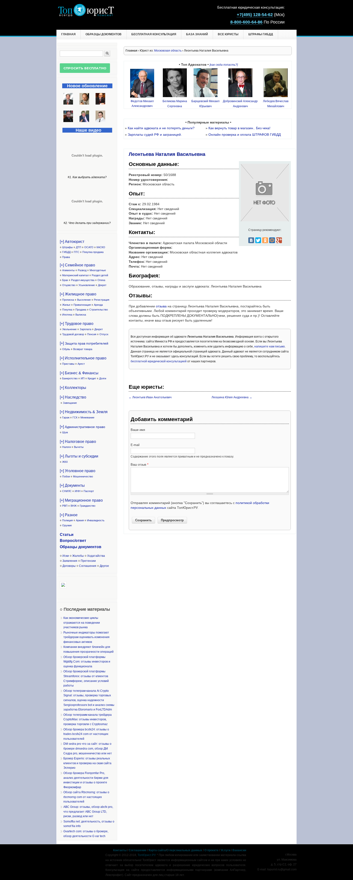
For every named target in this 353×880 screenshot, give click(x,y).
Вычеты (79, 447)
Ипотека (67, 314)
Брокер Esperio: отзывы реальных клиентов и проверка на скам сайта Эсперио (87, 763)
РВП (64, 505)
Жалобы (78, 555)
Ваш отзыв (139, 464)
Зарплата (85, 329)
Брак (65, 280)
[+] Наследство (73, 397)
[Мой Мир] (272, 240)
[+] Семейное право (77, 265)
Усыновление (87, 285)
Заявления (69, 561)
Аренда (98, 304)
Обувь (66, 349)
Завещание (70, 402)
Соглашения (87, 566)
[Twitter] (258, 240)
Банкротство (70, 378)
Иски (65, 555)
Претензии (88, 561)
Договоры (69, 566)
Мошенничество (83, 476)
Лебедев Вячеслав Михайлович (275, 104)
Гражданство (87, 505)
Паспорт (89, 491)
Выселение (84, 299)
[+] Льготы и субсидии (79, 456)
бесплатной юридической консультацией (159, 361)
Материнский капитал (75, 275)
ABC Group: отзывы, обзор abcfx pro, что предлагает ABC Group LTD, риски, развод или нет (88, 811)
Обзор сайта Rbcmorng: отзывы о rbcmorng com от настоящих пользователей (86, 797)
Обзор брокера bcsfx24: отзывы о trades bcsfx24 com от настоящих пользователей (86, 734)
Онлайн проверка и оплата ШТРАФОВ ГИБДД (244, 134)
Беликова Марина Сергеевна (175, 104)
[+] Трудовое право (76, 324)
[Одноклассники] (265, 240)
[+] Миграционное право (81, 500)
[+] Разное (69, 515)
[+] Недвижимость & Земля (84, 412)
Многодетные (98, 270)
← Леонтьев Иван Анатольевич (150, 397)
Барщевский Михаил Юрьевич (205, 104)
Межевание (87, 417)
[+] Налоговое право (78, 442)
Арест (81, 363)
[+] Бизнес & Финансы (79, 373)
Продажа (80, 309)
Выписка (80, 314)
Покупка (67, 309)
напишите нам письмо (269, 346)
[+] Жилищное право (78, 294)
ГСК (75, 417)
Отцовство (68, 285)
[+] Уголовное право (77, 471)
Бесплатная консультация (153, 34)
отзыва (161, 306)
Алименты (68, 270)
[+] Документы (72, 485)
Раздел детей (100, 275)
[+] (84, 343)
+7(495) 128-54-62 (255, 14)
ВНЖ (74, 505)
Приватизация (82, 304)
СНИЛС (67, 491)
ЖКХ (65, 461)
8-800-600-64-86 (246, 22)
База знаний (197, 34)
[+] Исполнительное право (83, 358)
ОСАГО (88, 247)
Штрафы (67, 247)
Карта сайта (157, 850)
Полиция (67, 520)
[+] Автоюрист (72, 242)
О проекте (211, 850)
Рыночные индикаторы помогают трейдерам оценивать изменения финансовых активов (86, 637)
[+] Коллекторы (73, 388)
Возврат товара (82, 349)
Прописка (68, 299)
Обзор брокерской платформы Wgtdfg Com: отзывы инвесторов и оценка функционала (86, 661)
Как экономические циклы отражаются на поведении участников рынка (81, 622)
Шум (65, 432)
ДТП (78, 247)
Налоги (66, 447)
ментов (94, 547)
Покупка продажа (92, 252)
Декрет (102, 285)
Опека (101, 280)
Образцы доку (73, 547)
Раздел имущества (82, 280)
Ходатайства (96, 555)
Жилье (66, 304)
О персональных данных (184, 850)
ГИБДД (66, 252)
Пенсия (91, 334)
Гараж (65, 417)
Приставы (68, 363)
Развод (82, 270)
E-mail (135, 445)
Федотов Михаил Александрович (142, 104)
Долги (102, 378)
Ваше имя (138, 430)
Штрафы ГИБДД (260, 34)
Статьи (66, 535)
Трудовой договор (73, 334)
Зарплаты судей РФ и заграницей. (155, 134)
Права (66, 257)
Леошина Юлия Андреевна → (232, 397)
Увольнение (69, 329)
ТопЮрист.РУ (146, 855)
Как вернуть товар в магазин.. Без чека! (239, 128)
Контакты (120, 850)
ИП (83, 378)
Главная (68, 34)
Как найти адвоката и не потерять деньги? (161, 128)
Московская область (168, 50)
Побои (66, 476)
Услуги (225, 850)
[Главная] (86, 15)
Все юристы (228, 34)
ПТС (76, 252)
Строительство (98, 309)
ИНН (77, 491)
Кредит (92, 378)
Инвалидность (95, 520)
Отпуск (103, 334)
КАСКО (101, 247)
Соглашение (137, 850)
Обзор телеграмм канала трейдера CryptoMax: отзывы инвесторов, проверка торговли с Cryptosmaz (87, 719)
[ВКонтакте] (251, 240)
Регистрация (101, 299)
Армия (80, 520)
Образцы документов (103, 34)
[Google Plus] (279, 240)
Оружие (67, 525)
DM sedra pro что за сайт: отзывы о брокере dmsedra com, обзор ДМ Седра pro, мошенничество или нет (87, 748)
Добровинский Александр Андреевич (240, 104)
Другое (104, 566)
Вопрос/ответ (73, 541)
